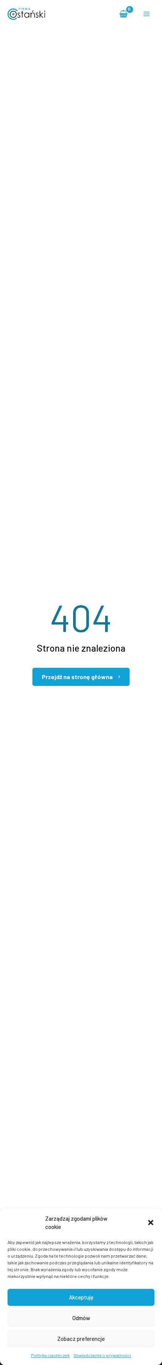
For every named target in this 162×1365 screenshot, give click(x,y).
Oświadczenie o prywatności (102, 1355)
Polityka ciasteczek (50, 1355)
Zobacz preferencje (81, 1338)
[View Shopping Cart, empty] (123, 14)
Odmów (81, 1318)
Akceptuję (81, 1297)
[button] (150, 1222)
